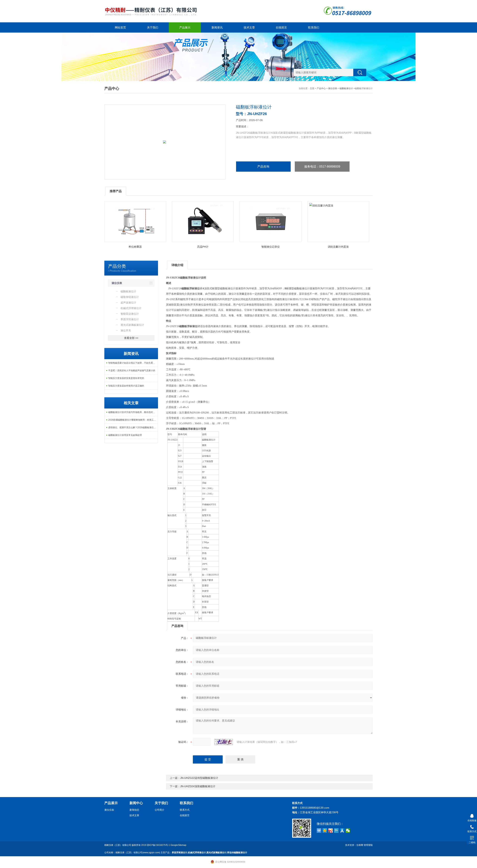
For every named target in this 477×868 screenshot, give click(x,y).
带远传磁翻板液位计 (237, 852)
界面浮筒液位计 (179, 852)
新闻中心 (136, 803)
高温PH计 (203, 246)
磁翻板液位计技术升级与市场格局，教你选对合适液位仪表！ (133, 412)
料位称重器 (135, 246)
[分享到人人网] (342, 830)
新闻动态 (134, 809)
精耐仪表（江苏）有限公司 (117, 845)
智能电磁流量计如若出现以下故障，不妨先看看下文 (133, 363)
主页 (312, 88)
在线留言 (281, 27)
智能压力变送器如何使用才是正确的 (126, 385)
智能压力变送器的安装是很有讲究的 (126, 378)
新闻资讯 (217, 27)
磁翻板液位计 (346, 88)
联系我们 (313, 27)
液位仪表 (332, 88)
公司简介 (159, 809)
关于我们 (152, 27)
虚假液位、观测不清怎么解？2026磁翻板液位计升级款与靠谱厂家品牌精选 (133, 427)
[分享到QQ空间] (325, 830)
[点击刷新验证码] (223, 742)
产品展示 (184, 27)
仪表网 (359, 845)
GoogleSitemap (178, 845)
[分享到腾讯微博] (336, 830)
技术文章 (249, 27)
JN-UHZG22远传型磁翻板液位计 (199, 777)
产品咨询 (263, 166)
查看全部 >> (131, 337)
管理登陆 (368, 845)
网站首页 (120, 27)
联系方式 (184, 809)
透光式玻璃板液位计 (216, 852)
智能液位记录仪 (270, 246)
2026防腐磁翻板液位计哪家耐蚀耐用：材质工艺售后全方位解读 (133, 420)
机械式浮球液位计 (197, 852)
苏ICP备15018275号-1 (158, 845)
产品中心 (321, 88)
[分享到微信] (348, 830)
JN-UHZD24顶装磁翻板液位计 (197, 786)
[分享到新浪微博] (330, 830)
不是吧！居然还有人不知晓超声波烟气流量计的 (131, 370)
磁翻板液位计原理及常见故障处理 (125, 435)
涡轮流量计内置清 (338, 246)
